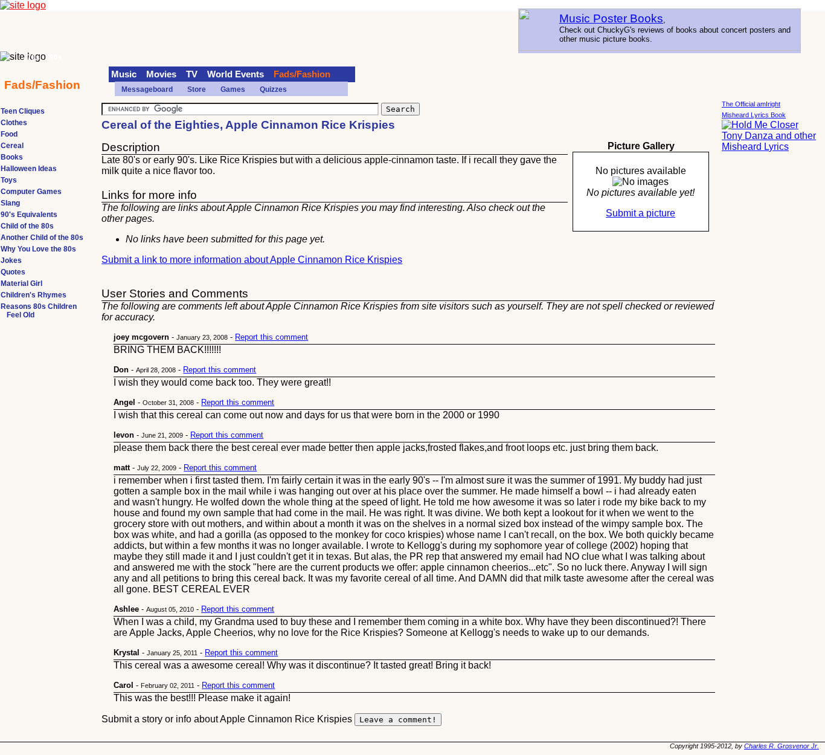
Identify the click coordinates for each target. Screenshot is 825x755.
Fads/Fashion (302, 74)
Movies (161, 74)
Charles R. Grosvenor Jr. (781, 746)
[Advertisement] (770, 344)
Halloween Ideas (29, 168)
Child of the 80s (27, 226)
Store (196, 89)
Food (9, 134)
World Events (235, 74)
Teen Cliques (23, 111)
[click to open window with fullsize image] (640, 182)
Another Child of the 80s (42, 237)
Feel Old (20, 315)
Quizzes (273, 89)
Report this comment (271, 337)
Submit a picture (640, 213)
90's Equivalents (29, 214)
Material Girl (21, 283)
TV (191, 74)
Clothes (14, 122)
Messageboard (147, 89)
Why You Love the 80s (38, 249)
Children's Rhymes (33, 295)
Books (12, 157)
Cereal (12, 145)
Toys (9, 180)
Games (232, 89)
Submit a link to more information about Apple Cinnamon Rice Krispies (251, 259)
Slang (10, 203)
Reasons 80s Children (39, 306)
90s (56, 57)
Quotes (13, 272)
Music (123, 74)
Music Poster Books (611, 18)
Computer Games (31, 191)
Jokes (11, 260)
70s (33, 57)
